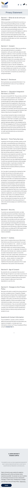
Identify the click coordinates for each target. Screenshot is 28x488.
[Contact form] (18, 4)
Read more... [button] (23, 481)
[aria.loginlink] (21, 4)
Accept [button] (6, 485)
